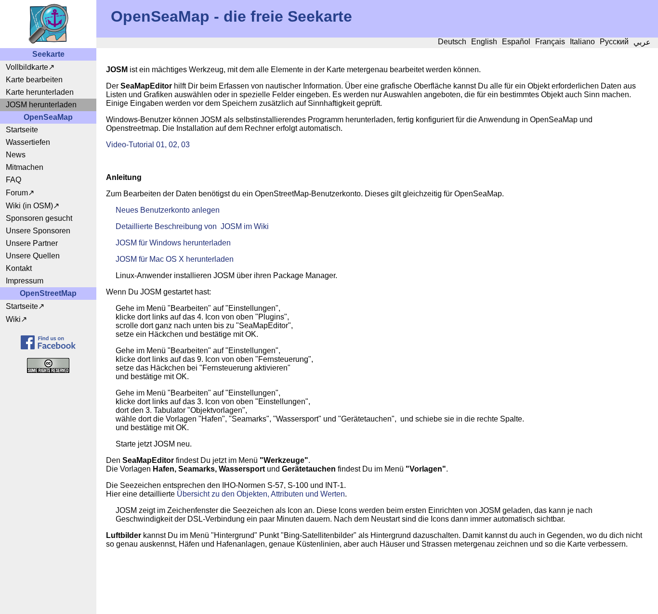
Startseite (22, 130)
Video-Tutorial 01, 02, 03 (148, 145)
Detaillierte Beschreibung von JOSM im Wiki (192, 226)
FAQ (13, 180)
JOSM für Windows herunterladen (173, 243)
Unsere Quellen (33, 256)
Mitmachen (24, 167)
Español (516, 42)
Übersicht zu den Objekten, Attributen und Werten (261, 494)
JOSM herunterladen (41, 105)
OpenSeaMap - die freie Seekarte (231, 16)
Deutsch (452, 42)
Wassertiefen (28, 142)
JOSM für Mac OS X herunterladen (175, 259)
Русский (614, 42)
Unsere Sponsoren (38, 231)
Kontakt (19, 268)
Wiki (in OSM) (29, 206)
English (484, 42)
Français (550, 42)
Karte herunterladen (40, 92)
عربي (642, 42)
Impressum (24, 281)
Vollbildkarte (27, 67)
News (16, 155)
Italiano (582, 42)
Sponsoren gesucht (39, 218)
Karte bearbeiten (34, 80)
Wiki (13, 319)
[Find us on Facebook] (48, 342)
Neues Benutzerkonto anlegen (168, 210)
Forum (17, 193)
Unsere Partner (32, 243)
